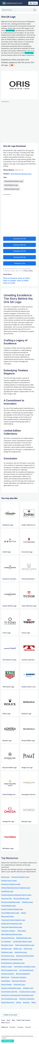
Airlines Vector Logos (9, 881)
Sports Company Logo (9, 970)
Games (18, 1002)
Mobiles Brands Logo (23, 938)
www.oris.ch (19, 170)
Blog (13, 1020)
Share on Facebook (10, 278)
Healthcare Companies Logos (11, 959)
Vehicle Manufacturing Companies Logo (15, 888)
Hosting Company (7, 974)
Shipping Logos (27, 902)
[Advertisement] (19, 122)
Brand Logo (5, 877)
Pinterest (28, 1027)
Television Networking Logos (11, 927)
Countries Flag (6, 898)
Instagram (20, 1027)
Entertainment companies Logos (13, 963)
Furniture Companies (26, 999)
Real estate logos (7, 916)
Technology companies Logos (24, 966)
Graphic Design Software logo (12, 909)
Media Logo (18, 949)
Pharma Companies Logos (10, 902)
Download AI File (19, 263)
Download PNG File (19, 245)
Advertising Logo (21, 952)
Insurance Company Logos (10, 884)
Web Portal (5, 977)
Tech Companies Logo (9, 999)
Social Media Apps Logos (10, 913)
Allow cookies (8, 1041)
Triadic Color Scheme (23, 1020)
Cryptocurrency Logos (27, 992)
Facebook (12, 1027)
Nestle (23, 913)
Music (34, 1002)
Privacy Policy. (28, 271)
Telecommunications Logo (24, 945)
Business (26, 1002)
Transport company (8, 931)
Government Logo (7, 956)
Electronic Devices (19, 981)
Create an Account (10, 1015)
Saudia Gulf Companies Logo (11, 923)
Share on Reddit (22, 280)
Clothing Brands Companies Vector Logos (16, 895)
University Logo (19, 984)
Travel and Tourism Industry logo (13, 920)
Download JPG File (19, 251)
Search (36, 10)
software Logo (6, 949)
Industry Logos (6, 966)
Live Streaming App (26, 970)
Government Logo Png (9, 992)
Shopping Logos (7, 952)
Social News (5, 981)
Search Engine (6, 984)
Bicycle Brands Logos (21, 898)
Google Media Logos (8, 906)
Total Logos (21, 931)
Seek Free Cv (5, 1022)
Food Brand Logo (7, 891)
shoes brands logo (7, 938)
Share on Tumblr (9, 283)
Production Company (18, 977)
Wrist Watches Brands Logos (21, 174)
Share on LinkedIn (9, 280)
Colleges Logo (28, 988)
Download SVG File (19, 239)
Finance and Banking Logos (11, 988)
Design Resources (7, 1002)
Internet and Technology (25, 956)
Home (3, 1020)
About (8, 1020)
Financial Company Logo (20, 877)
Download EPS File (20, 257)
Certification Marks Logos (22, 941)
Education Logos (7, 945)
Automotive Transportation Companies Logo (17, 995)
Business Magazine (23, 974)
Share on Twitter (24, 278)
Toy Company (6, 941)
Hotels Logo (28, 949)
